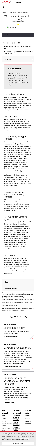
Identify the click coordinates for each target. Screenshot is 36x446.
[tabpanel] (18, 170)
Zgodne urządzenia (11, 288)
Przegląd (8, 59)
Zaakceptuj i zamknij (18, 443)
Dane (6, 282)
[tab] (18, 59)
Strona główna (24, 2)
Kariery (4, 418)
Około (3, 416)
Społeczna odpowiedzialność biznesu (7, 424)
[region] (18, 438)
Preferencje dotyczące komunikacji (16, 418)
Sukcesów (27, 418)
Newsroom (27, 416)
